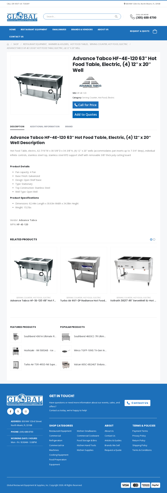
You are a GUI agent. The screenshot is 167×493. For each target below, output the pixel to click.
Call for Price (87, 105)
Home (12, 29)
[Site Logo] (22, 17)
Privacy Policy (139, 435)
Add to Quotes (86, 114)
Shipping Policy (139, 445)
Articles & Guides (113, 440)
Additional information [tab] (45, 126)
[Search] (116, 16)
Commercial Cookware (88, 435)
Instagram (26, 411)
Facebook (10, 411)
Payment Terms (140, 430)
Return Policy (138, 440)
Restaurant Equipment (34, 29)
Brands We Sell (112, 445)
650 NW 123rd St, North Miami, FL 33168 (143, 3)
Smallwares (59, 29)
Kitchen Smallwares (86, 430)
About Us (103, 29)
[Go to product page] (33, 270)
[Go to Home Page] (8, 44)
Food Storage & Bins (87, 440)
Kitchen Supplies (85, 450)
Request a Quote (139, 31)
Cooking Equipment (58, 454)
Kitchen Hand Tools (86, 445)
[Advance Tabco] (90, 82)
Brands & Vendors (82, 29)
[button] (151, 239)
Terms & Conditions (142, 450)
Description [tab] (17, 126)
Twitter (18, 411)
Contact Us (16, 36)
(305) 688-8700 (26, 431)
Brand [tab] (69, 126)
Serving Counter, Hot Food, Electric (98, 97)
